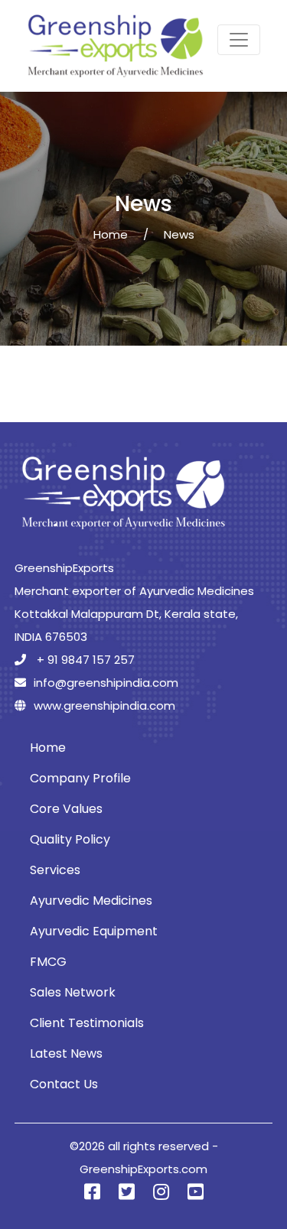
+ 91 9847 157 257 (84, 660)
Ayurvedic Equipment (94, 931)
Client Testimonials (87, 1023)
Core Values (66, 809)
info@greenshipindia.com (106, 683)
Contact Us (64, 1084)
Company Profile (80, 778)
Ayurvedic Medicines (91, 900)
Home (110, 234)
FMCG (48, 962)
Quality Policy (70, 839)
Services (55, 870)
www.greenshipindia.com (104, 705)
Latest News (66, 1053)
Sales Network (73, 992)
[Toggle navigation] (238, 39)
